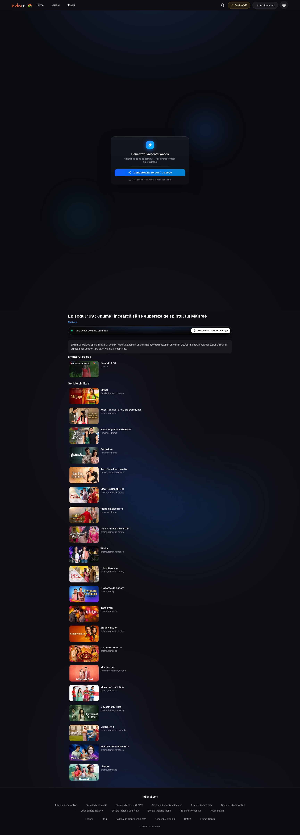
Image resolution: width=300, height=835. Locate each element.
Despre (89, 819)
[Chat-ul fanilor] (284, 5)
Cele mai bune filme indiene (167, 805)
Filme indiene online (66, 805)
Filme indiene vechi (201, 805)
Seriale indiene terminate (125, 810)
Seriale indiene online (233, 805)
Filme (40, 5)
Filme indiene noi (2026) (129, 805)
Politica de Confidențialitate (131, 819)
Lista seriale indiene (92, 810)
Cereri (71, 5)
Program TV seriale (190, 810)
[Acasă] (22, 5)
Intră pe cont (267, 5)
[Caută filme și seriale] (222, 5)
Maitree (72, 322)
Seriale (55, 5)
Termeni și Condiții (165, 819)
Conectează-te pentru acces (153, 172)
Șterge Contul (207, 819)
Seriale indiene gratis (159, 810)
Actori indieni (217, 810)
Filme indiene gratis (96, 805)
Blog (104, 819)
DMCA (187, 819)
